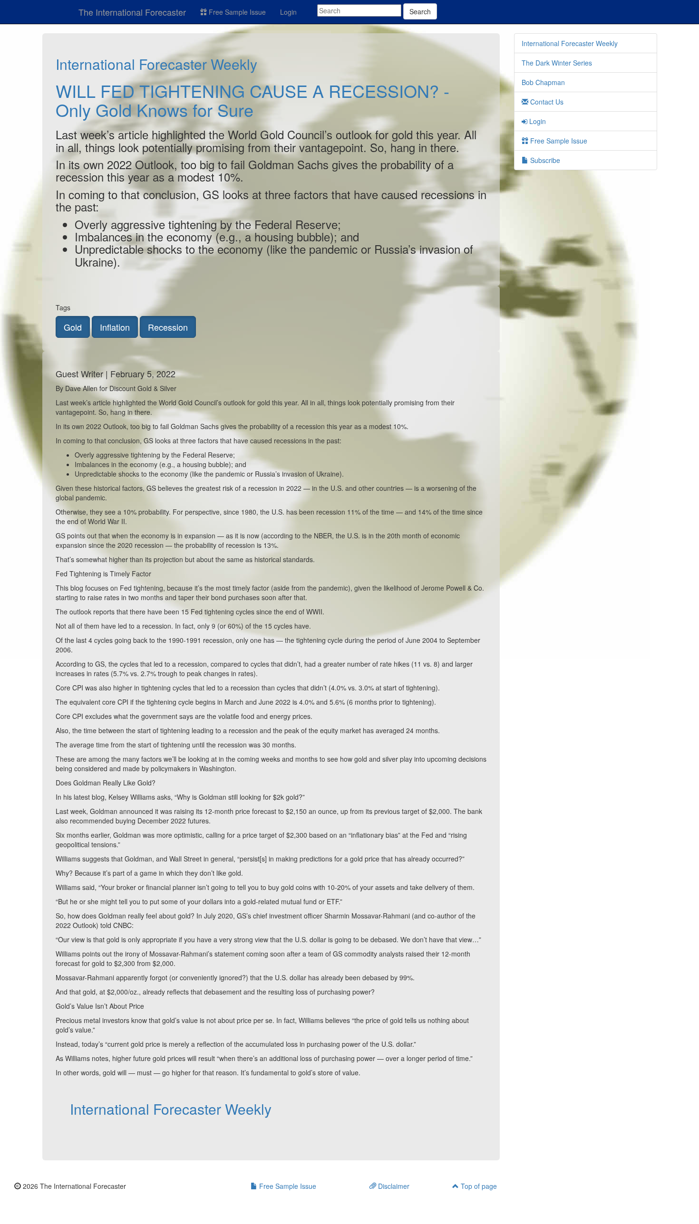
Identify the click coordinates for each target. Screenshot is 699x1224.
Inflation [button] (115, 327)
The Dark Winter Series (557, 62)
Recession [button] (168, 327)
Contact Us (545, 101)
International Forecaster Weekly (156, 64)
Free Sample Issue (236, 12)
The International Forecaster (132, 12)
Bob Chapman (543, 82)
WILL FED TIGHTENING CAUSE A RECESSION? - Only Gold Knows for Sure (252, 100)
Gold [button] (73, 327)
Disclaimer (392, 1186)
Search (420, 11)
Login (288, 12)
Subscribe (544, 160)
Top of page (478, 1186)
